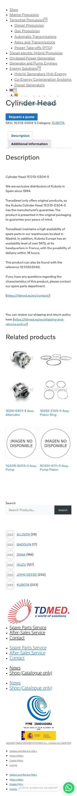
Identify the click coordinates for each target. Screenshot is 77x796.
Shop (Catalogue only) (31, 673)
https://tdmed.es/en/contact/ (28, 295)
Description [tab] (20, 136)
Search (11, 503)
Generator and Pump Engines (33, 63)
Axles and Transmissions (34, 42)
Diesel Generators (29, 85)
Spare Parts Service (28, 627)
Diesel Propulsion (29, 25)
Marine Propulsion (24, 14)
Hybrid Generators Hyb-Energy (40, 73)
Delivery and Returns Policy (23, 751)
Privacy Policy (16, 755)
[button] (38, 3)
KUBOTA (58, 123)
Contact (17, 638)
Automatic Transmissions (35, 36)
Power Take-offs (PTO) (33, 47)
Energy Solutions (23, 68)
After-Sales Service (27, 632)
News (15, 668)
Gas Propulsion (27, 31)
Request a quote (21, 117)
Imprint (13, 765)
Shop (14, 9)
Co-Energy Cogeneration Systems (43, 79)
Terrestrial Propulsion (27, 20)
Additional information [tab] (29, 144)
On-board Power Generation (32, 58)
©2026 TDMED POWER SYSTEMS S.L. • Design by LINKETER (38, 743)
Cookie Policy (16, 760)
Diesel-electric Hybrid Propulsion (36, 53)
